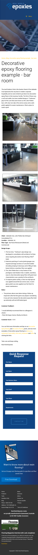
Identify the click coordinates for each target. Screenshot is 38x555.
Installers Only (5, 498)
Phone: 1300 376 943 (6, 503)
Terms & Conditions (23, 507)
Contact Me (19, 421)
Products (3, 493)
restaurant (25, 333)
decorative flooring (18, 328)
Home (3, 58)
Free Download (5, 478)
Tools (2, 496)
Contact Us (20, 498)
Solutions (19, 493)
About (18, 491)
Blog (7, 58)
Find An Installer (21, 500)
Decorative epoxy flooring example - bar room (23, 58)
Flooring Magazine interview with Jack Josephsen (18, 533)
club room (18, 333)
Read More (4, 543)
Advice (19, 496)
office (32, 333)
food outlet (11, 333)
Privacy (19, 503)
